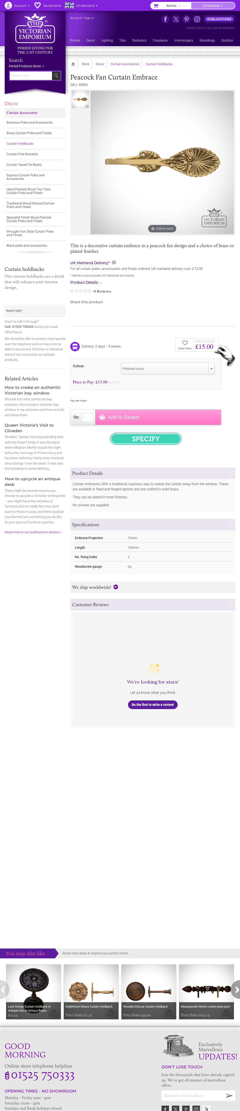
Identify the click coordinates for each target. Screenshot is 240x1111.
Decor (11, 103)
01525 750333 (43, 1073)
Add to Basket (124, 417)
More (231, 28)
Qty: (76, 417)
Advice (217, 28)
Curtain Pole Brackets (22, 154)
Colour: (78, 366)
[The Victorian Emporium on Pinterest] (186, 19)
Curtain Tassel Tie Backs (24, 164)
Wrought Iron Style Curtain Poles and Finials (30, 233)
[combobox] (168, 368)
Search (16, 60)
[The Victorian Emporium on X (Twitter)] (176, 19)
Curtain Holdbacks (20, 143)
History (191, 28)
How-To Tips (204, 28)
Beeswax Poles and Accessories (30, 122)
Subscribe (229, 1095)
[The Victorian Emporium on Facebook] (165, 19)
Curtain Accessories (22, 112)
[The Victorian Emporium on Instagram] (197, 19)
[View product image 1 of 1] (80, 99)
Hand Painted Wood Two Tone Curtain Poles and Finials (29, 191)
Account (76, 18)
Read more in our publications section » (33, 532)
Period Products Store (25, 66)
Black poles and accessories (27, 245)
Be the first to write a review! (153, 705)
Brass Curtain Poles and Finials (29, 133)
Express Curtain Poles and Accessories (26, 177)
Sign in (89, 18)
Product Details (84, 282)
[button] (152, 473)
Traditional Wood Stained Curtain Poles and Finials (31, 205)
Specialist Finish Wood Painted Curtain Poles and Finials (29, 219)
